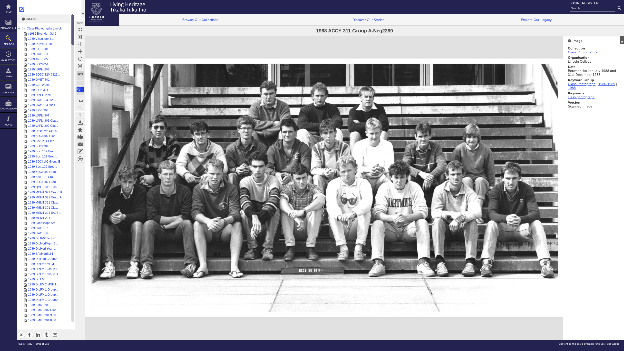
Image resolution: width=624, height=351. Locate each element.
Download (80, 122)
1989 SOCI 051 (38, 64)
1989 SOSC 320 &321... (44, 74)
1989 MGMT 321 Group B (45, 192)
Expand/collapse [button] (622, 40)
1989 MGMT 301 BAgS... (44, 212)
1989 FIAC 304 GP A (41, 105)
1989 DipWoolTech (40, 44)
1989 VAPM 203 (38, 69)
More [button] (8, 124)
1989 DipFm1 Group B (43, 274)
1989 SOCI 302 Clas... (43, 136)
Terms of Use (41, 343)
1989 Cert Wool (38, 85)
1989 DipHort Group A (42, 259)
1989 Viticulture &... (41, 38)
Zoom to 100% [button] (80, 66)
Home (8, 12)
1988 (572, 88)
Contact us (613, 343)
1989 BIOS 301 (38, 90)
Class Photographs (582, 52)
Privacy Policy (24, 343)
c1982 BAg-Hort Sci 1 (42, 33)
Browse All (8, 28)
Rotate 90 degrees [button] (80, 58)
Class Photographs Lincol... (45, 28)
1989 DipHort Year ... (42, 248)
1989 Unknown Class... (43, 131)
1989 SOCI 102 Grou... (43, 172)
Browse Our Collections (200, 20)
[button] (80, 89)
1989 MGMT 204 (39, 218)
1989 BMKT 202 (38, 305)
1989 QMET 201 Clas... (43, 187)
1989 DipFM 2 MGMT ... (43, 284)
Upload (8, 92)
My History (8, 60)
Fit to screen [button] (80, 36)
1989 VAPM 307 (38, 115)
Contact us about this (80, 144)
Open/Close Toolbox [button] (83, 9)
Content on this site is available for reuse (582, 343)
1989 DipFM (36, 279)
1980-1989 (606, 84)
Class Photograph (581, 84)
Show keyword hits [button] (80, 107)
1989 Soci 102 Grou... (42, 151)
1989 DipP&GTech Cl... (43, 238)
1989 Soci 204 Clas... (42, 141)
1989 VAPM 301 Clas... (43, 120)
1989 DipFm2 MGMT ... (43, 264)
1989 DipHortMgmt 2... (43, 243)
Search (8, 44)
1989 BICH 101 (38, 49)
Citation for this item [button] (80, 159)
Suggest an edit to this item (22, 9)
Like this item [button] (80, 137)
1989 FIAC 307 (38, 228)
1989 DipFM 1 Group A (43, 300)
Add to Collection (80, 129)
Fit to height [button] (80, 51)
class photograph (581, 97)
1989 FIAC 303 (38, 54)
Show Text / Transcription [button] (80, 100)
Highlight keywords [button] (80, 115)
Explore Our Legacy (536, 20)
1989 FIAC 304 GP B (42, 100)
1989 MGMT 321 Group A (45, 197)
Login (8, 76)
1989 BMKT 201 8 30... (43, 320)
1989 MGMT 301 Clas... (43, 207)
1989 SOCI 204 (38, 146)
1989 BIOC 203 (38, 110)
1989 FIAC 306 (38, 233)
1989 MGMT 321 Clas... (43, 202)
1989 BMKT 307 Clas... (43, 310)
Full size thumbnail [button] (80, 29)
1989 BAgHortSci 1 (40, 253)
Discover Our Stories (368, 20)
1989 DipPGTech (39, 95)
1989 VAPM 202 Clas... (43, 125)
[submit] (619, 8)
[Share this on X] (21, 332)
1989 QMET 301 (39, 79)
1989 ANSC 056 (38, 59)
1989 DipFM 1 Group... (43, 289)
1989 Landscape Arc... (43, 223)
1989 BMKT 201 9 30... (43, 315)
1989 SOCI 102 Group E (44, 161)
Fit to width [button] (80, 44)
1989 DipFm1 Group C (43, 269)
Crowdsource (8, 108)
